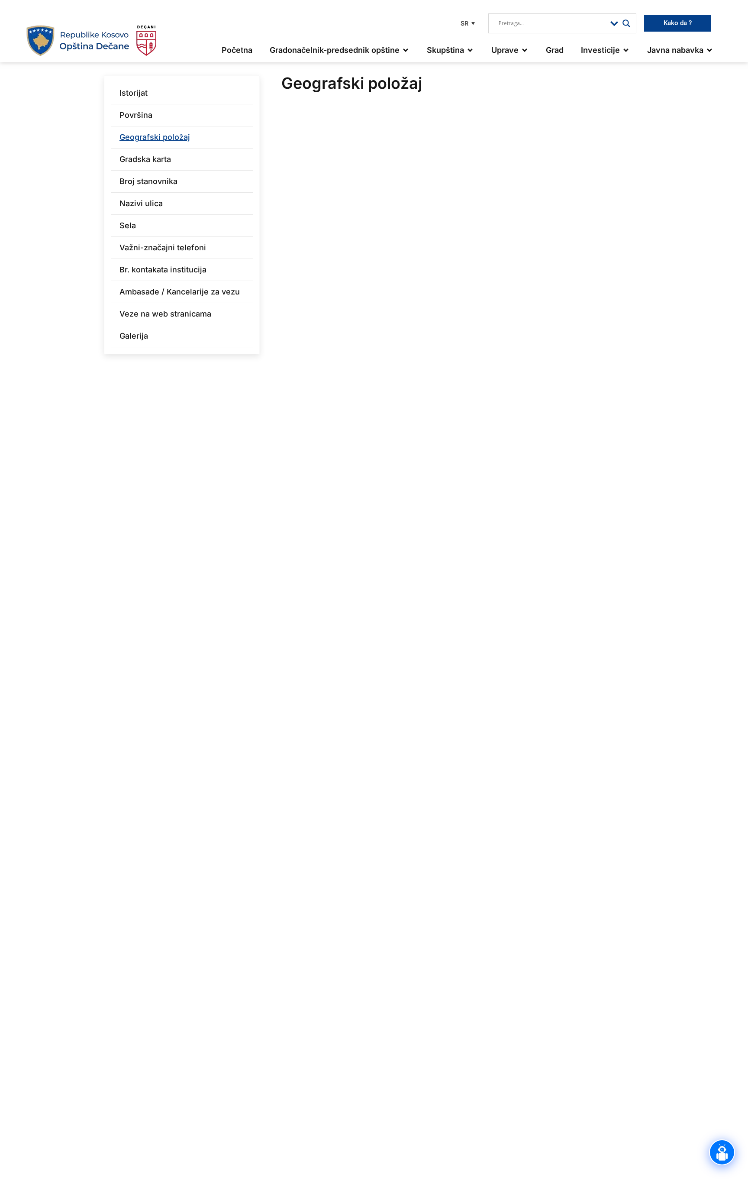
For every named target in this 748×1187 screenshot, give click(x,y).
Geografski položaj (154, 137)
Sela (127, 225)
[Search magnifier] (626, 23)
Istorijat (133, 92)
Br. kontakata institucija (162, 269)
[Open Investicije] (626, 50)
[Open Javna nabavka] (709, 50)
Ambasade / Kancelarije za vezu (179, 291)
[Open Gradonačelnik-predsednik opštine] (405, 50)
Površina (135, 115)
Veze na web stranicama (165, 313)
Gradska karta (145, 159)
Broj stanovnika (148, 181)
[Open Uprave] (525, 50)
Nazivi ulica (141, 203)
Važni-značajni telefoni (162, 247)
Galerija (133, 335)
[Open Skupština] (470, 50)
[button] (467, 23)
